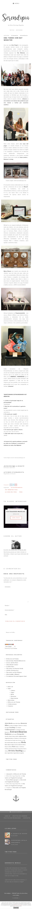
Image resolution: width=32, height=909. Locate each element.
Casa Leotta (23, 157)
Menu (16, 3)
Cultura (13, 690)
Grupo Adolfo (15, 736)
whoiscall (9, 774)
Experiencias (14, 698)
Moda (12, 694)
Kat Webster (21, 52)
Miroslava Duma (17, 742)
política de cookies (18, 905)
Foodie (15, 734)
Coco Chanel (18, 727)
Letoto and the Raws (12, 662)
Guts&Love (16, 738)
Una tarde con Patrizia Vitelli (14, 668)
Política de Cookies (20, 815)
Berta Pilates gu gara (12, 779)
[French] (10, 644)
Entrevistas (11, 700)
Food (12, 734)
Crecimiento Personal (20, 729)
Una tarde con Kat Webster (14, 672)
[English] (8, 644)
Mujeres (9, 744)
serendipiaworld (16, 811)
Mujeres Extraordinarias (17, 744)
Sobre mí (10, 686)
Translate (15, 648)
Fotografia (20, 734)
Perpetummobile (20, 313)
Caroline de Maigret (13, 725)
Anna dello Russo (16, 723)
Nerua (24, 744)
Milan (12, 742)
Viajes (12, 692)
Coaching (12, 727)
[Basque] (5, 644)
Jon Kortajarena (22, 738)
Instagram (19, 30)
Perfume (6, 748)
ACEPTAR (16, 907)
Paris (13, 746)
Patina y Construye (20, 746)
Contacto (10, 706)
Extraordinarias (24, 35)
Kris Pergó (14, 45)
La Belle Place (10, 666)
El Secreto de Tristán (12, 658)
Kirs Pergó (12, 740)
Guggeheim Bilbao (22, 736)
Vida (9, 688)
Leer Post (16, 517)
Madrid (9, 742)
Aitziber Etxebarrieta (12, 670)
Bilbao (7, 725)
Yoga (20, 492)
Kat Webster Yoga (11, 489)
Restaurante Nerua (13, 748)
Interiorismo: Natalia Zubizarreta (15, 660)
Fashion (8, 734)
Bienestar (13, 696)
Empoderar (7, 732)
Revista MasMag (15, 751)
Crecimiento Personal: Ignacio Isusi (16, 676)
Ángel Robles (10, 752)
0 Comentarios (14, 35)
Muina (6, 744)
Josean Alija (7, 740)
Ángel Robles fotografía (18, 752)
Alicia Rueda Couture (12, 664)
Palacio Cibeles (8, 746)
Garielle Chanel (8, 736)
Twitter (12, 30)
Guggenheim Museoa (9, 738)
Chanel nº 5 (20, 725)
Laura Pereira (18, 740)
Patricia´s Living (8, 159)
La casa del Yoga (11, 492)
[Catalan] (7, 644)
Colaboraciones (12, 704)
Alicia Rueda (9, 723)
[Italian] (11, 644)
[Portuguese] (13, 644)
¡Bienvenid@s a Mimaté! (12, 674)
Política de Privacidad (12, 818)
